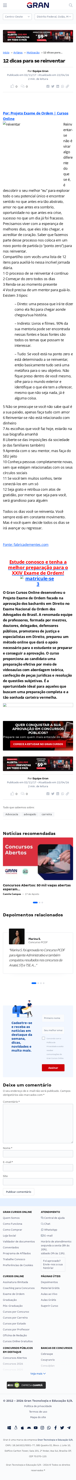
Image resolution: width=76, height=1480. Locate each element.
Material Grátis (50, 1288)
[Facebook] (55, 1428)
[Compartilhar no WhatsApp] (62, 87)
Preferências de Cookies (18, 1265)
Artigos (18, 52)
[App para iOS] (22, 1428)
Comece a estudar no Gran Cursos (38, 744)
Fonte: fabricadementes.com (26, 544)
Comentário (11, 1101)
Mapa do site (38, 1417)
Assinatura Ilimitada (15, 1282)
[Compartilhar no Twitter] (52, 87)
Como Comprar (12, 1229)
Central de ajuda (54, 1217)
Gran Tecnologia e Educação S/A (55, 1440)
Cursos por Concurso (16, 1311)
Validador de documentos (19, 1241)
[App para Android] (29, 1428)
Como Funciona (12, 1223)
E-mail (8, 1162)
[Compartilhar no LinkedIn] (57, 87)
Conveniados (11, 1247)
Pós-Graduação (13, 1305)
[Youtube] (36, 1428)
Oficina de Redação (15, 1335)
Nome (7, 1148)
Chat (47, 1223)
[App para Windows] (9, 1428)
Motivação (33, 52)
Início (6, 52)
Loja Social (9, 1235)
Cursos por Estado (14, 1323)
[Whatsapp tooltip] (49, 1428)
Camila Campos (12, 894)
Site (5, 1176)
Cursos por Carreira (15, 1317)
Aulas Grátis (48, 1299)
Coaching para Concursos (19, 1288)
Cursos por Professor (16, 1329)
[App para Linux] (16, 1428)
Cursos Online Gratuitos (18, 1341)
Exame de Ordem (14, 1294)
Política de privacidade (38, 1406)
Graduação (10, 1299)
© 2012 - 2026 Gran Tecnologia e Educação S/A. (38, 1400)
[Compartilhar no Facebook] (47, 87)
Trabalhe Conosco (14, 1259)
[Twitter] (62, 1428)
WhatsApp (50, 1229)
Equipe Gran (41, 71)
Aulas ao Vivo (49, 1294)
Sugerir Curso (49, 1305)
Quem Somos (11, 1217)
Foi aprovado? (53, 1264)
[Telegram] (69, 1428)
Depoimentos (49, 1282)
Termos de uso (38, 1411)
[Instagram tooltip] (42, 1428)
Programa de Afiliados (17, 1253)
